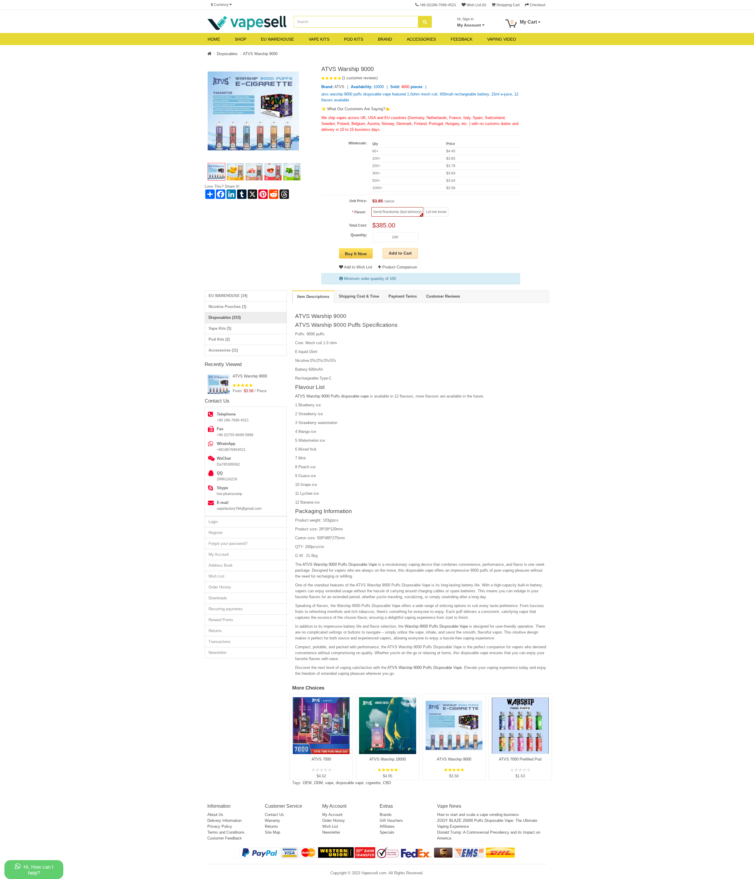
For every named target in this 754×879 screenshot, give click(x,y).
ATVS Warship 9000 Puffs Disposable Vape (340, 564)
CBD (387, 783)
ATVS (339, 87)
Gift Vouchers (391, 820)
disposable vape (349, 783)
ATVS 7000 (321, 759)
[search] (425, 22)
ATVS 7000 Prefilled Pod (520, 759)
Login (213, 522)
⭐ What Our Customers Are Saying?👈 (355, 109)
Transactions (220, 641)
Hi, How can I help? (38, 870)
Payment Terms (402, 296)
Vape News (449, 806)
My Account (219, 554)
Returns (215, 631)
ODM (318, 783)
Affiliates (387, 826)
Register (216, 532)
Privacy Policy (219, 826)
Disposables (227, 54)
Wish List (216, 576)
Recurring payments (226, 609)
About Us (215, 814)
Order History (220, 587)
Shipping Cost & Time (359, 296)
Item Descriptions (313, 296)
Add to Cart (400, 253)
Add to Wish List (357, 267)
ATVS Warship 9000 (260, 54)
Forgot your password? (228, 543)
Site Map (272, 832)
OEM (307, 783)
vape (329, 783)
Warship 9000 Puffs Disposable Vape (436, 626)
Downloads (218, 598)
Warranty (272, 820)
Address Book (221, 565)
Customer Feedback (224, 838)
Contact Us (274, 814)
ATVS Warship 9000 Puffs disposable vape (332, 396)
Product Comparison (399, 267)
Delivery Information (224, 820)
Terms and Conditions (225, 832)
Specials (387, 832)
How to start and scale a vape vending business (478, 814)
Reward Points (221, 620)
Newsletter (217, 652)
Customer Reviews (443, 296)
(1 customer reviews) (360, 78)
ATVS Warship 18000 (387, 759)
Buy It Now (356, 253)
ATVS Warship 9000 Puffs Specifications (346, 325)
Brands (386, 814)
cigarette (373, 783)
